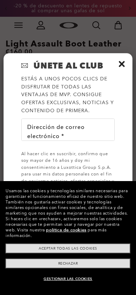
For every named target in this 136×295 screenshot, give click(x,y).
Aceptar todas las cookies (68, 248)
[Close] (121, 63)
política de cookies (66, 230)
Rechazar (68, 263)
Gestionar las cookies (68, 278)
